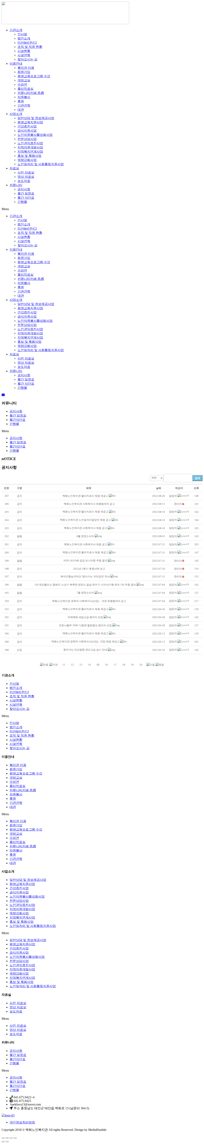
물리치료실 (25, 88)
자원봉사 (24, 97)
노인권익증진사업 (30, 143)
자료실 (14, 168)
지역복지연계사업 (30, 151)
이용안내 (16, 63)
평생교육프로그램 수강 (34, 76)
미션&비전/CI (27, 42)
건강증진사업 (27, 126)
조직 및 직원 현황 (30, 46)
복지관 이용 (26, 67)
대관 (21, 109)
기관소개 (16, 30)
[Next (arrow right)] (7, 1141)
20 (140, 664)
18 (123, 664)
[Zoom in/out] (15, 1138)
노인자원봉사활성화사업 (35, 134)
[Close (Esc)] (3, 1138)
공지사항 (24, 189)
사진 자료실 (26, 172)
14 (89, 664)
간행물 (22, 202)
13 (80, 664)
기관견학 (24, 105)
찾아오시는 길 (27, 59)
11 (63, 664)
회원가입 (24, 72)
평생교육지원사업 (30, 122)
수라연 (22, 84)
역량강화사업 (27, 160)
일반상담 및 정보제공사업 (36, 118)
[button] (173, 495)
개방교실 (24, 80)
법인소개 (24, 38)
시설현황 (24, 51)
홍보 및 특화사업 (29, 155)
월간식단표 (18, 419)
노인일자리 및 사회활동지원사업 (41, 164)
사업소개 (16, 114)
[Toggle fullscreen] (11, 1138)
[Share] (7, 1138)
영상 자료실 (26, 176)
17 (115, 664)
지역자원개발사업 (30, 147)
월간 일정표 (26, 193)
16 (106, 664)
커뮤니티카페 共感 (31, 93)
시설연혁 (24, 55)
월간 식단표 (26, 197)
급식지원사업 (27, 130)
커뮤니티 (16, 185)
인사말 (22, 34)
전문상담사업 (27, 139)
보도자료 (24, 181)
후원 (21, 101)
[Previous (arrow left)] (3, 1141)
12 (72, 664)
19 (132, 664)
